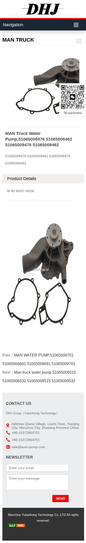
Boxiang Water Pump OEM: (59, 532)
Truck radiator (35, 526)
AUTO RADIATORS (59, 526)
